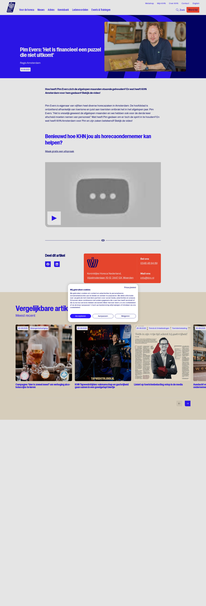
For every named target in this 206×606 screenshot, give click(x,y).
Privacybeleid (130, 287)
